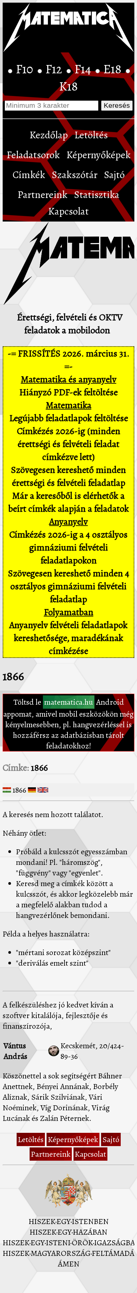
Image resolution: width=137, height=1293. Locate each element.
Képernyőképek (99, 155)
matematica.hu (68, 702)
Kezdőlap (49, 135)
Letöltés (91, 135)
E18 (113, 69)
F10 (26, 69)
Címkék (29, 175)
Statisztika (96, 195)
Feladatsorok (33, 155)
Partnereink (43, 195)
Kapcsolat (68, 211)
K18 (68, 86)
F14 (84, 69)
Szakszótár (74, 175)
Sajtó (114, 175)
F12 (55, 69)
